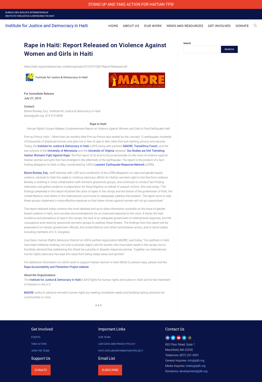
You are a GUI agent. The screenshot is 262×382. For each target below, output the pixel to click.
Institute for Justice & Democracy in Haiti (63, 146)
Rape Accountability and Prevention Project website (56, 267)
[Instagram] (189, 337)
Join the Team (40, 350)
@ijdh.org (193, 371)
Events (35, 337)
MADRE (128, 146)
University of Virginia (101, 150)
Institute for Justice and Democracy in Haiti (46, 25)
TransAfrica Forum (146, 146)
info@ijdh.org (195, 360)
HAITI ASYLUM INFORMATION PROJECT (120, 350)
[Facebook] (167, 337)
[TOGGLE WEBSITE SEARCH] (255, 26)
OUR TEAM (104, 337)
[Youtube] (178, 337)
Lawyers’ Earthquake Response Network (119, 164)
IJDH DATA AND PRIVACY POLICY (116, 343)
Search (187, 43)
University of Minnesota (62, 150)
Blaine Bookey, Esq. (36, 173)
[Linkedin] (184, 337)
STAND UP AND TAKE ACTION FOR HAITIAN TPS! (131, 4)
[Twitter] (173, 337)
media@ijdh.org (196, 366)
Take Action (39, 343)
